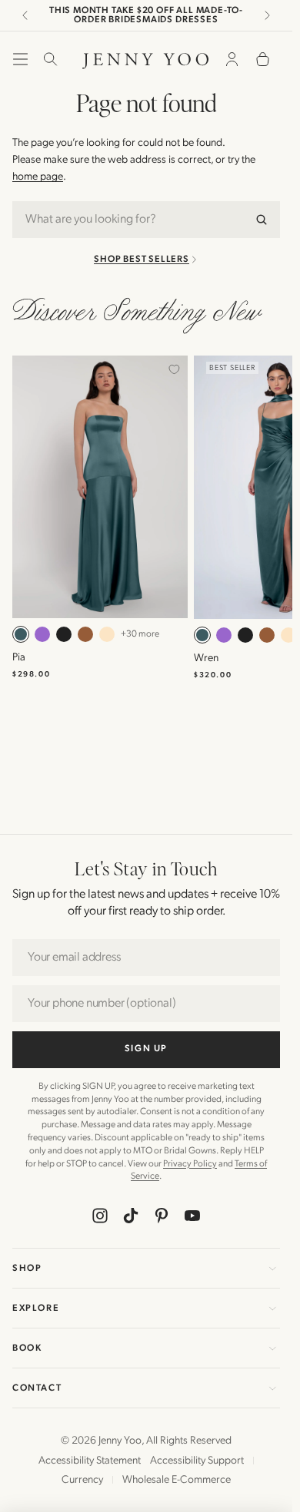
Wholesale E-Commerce (176, 1479)
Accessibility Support (197, 1460)
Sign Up (146, 1048)
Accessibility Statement (89, 1460)
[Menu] (20, 59)
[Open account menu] (231, 59)
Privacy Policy (190, 1164)
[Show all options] (140, 634)
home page (37, 176)
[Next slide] (267, 15)
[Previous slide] (25, 15)
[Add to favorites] (174, 369)
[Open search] (46, 59)
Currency (82, 1479)
